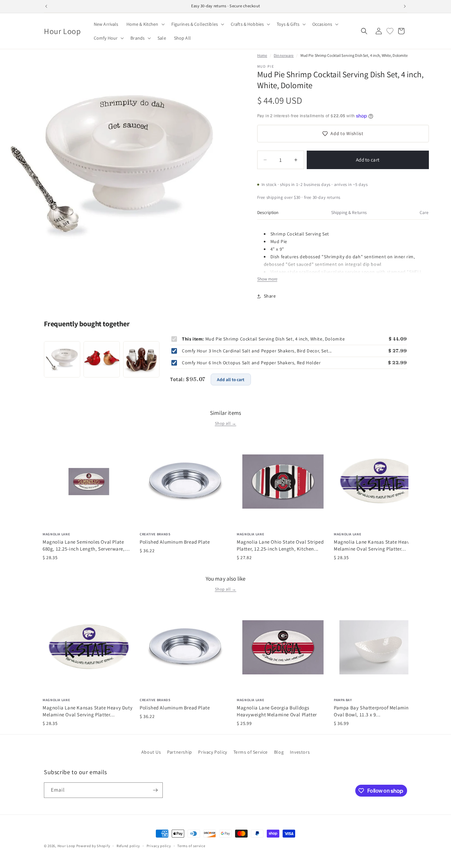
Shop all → (225, 423)
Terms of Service (250, 752)
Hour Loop (66, 845)
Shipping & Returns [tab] (349, 212)
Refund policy (128, 845)
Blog (279, 752)
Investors (300, 752)
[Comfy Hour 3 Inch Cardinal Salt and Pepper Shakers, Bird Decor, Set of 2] (102, 359)
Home (262, 55)
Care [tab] (424, 212)
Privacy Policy (212, 752)
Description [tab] (268, 212)
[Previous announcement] (46, 6)
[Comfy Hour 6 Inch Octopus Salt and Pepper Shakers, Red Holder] (141, 359)
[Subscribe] (155, 790)
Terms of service (191, 845)
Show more (267, 279)
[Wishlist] (390, 31)
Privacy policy (159, 845)
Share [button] (270, 296)
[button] (144, 24)
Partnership (179, 752)
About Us (151, 752)
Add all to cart (230, 379)
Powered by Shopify (93, 845)
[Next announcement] (405, 6)
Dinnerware (284, 55)
